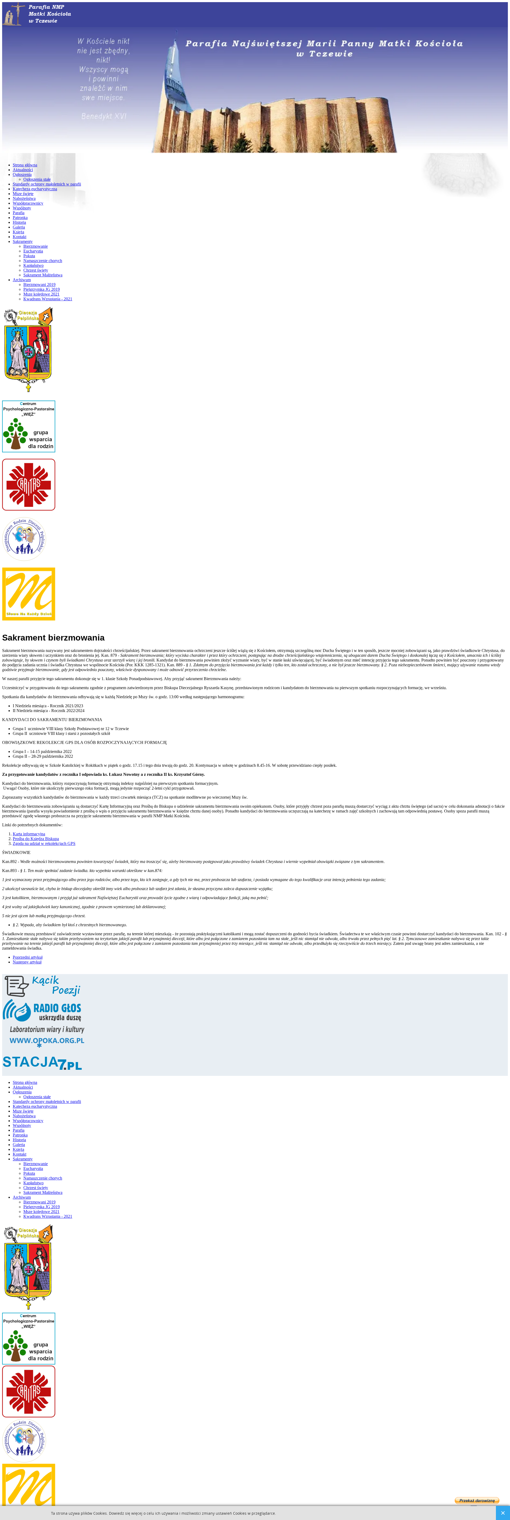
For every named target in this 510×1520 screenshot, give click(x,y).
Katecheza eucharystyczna (35, 189)
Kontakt (19, 236)
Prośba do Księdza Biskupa (36, 838)
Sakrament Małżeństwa (42, 275)
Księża (18, 232)
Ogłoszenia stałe (37, 179)
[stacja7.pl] (42, 1073)
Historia (19, 222)
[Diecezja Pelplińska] (28, 398)
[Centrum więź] (28, 456)
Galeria (19, 227)
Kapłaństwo (33, 265)
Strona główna (25, 165)
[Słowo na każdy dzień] (28, 624)
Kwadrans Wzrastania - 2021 (47, 299)
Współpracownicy (28, 203)
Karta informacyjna (29, 834)
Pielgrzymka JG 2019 (41, 289)
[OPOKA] (47, 1048)
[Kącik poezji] (42, 996)
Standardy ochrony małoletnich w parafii (47, 184)
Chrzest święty (35, 270)
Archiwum (22, 279)
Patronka (20, 217)
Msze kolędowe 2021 (41, 294)
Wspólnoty (22, 208)
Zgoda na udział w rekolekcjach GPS (44, 843)
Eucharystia (33, 251)
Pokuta (29, 256)
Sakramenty (23, 241)
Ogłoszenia (22, 174)
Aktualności (23, 169)
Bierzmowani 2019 (39, 284)
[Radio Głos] (42, 1021)
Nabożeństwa (24, 198)
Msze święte (23, 193)
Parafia (18, 212)
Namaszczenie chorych (42, 260)
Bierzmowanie (35, 246)
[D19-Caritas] (28, 514)
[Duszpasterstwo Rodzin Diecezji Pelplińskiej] (24, 565)
